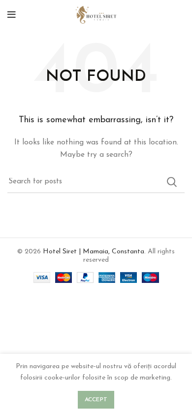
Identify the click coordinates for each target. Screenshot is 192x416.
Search (171, 182)
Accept (96, 400)
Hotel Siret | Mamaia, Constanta (93, 251)
